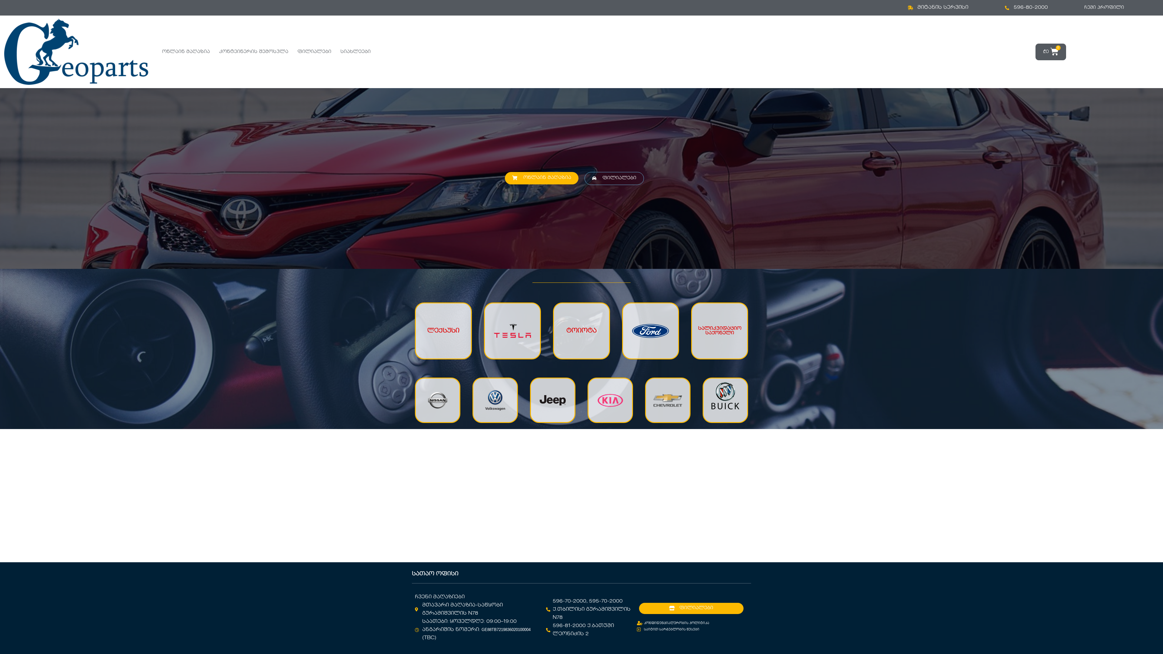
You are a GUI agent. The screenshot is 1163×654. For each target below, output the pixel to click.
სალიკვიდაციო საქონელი (719, 330)
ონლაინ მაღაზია (186, 51)
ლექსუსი (443, 331)
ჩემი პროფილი (1104, 7)
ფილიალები (314, 51)
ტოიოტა (581, 331)
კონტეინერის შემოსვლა (253, 51)
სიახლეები (355, 51)
